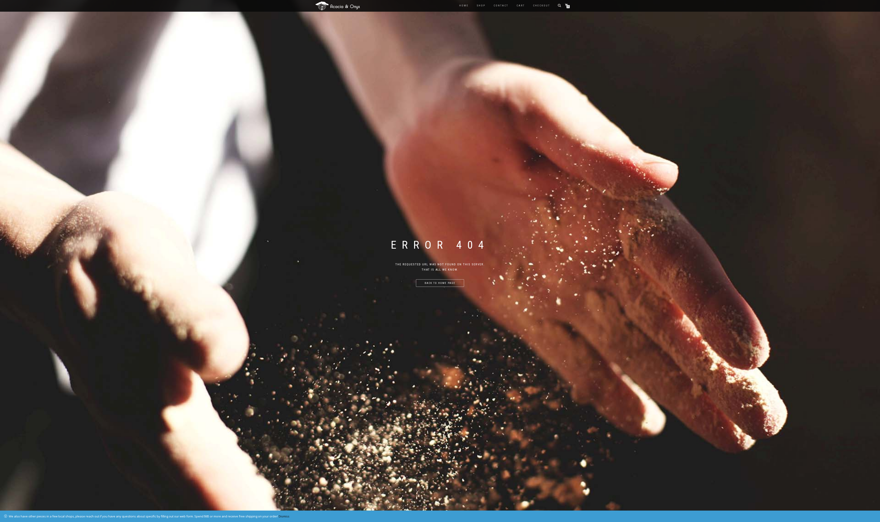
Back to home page (440, 283)
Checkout (541, 5)
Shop (481, 5)
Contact (501, 5)
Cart (521, 5)
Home (464, 5)
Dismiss (284, 516)
